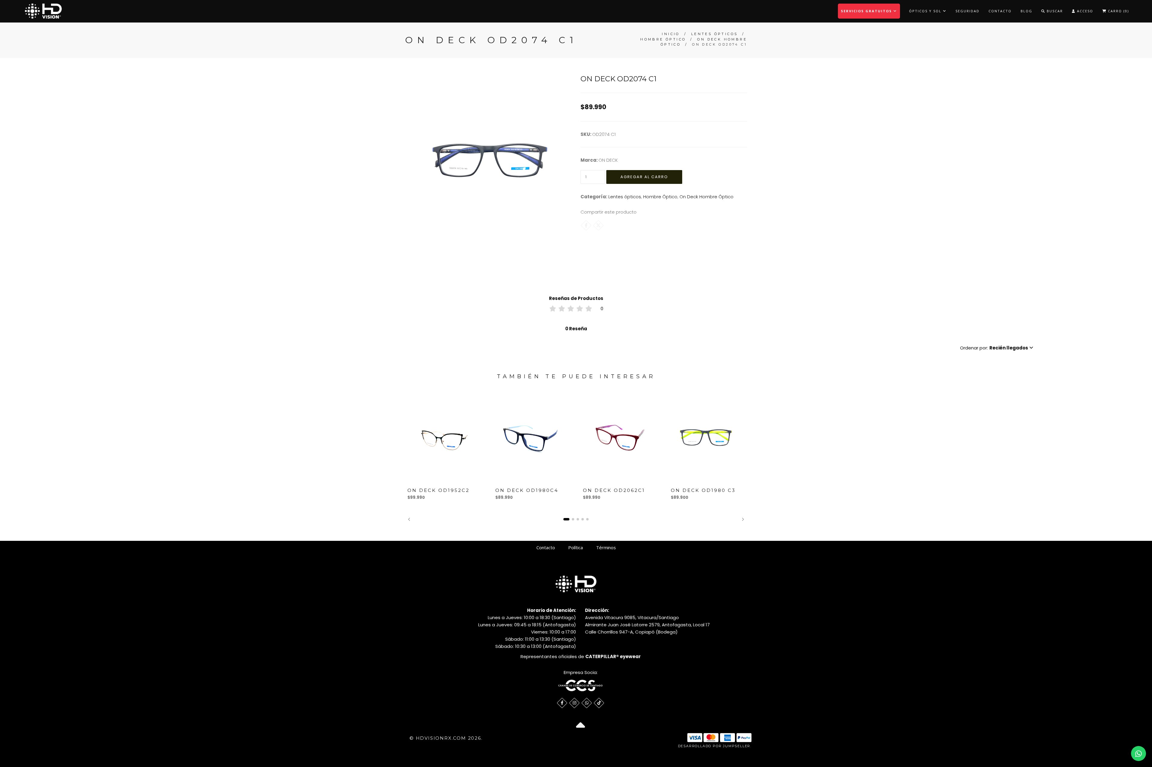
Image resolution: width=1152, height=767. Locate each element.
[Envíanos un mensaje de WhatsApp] (1138, 753)
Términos (606, 547)
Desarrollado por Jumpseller (714, 746)
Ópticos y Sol (926, 11)
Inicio (671, 34)
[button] (996, 348)
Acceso (1084, 11)
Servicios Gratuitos (867, 11)
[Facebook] (586, 225)
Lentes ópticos (714, 34)
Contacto (1000, 11)
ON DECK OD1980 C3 (703, 490)
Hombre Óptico (663, 39)
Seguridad (968, 11)
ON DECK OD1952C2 (438, 490)
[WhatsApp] (586, 703)
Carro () (1117, 11)
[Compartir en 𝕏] (598, 225)
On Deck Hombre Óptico (707, 196)
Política (575, 547)
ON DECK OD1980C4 (526, 490)
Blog (1026, 11)
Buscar (1054, 11)
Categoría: (593, 196)
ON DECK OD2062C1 (614, 490)
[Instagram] (574, 703)
